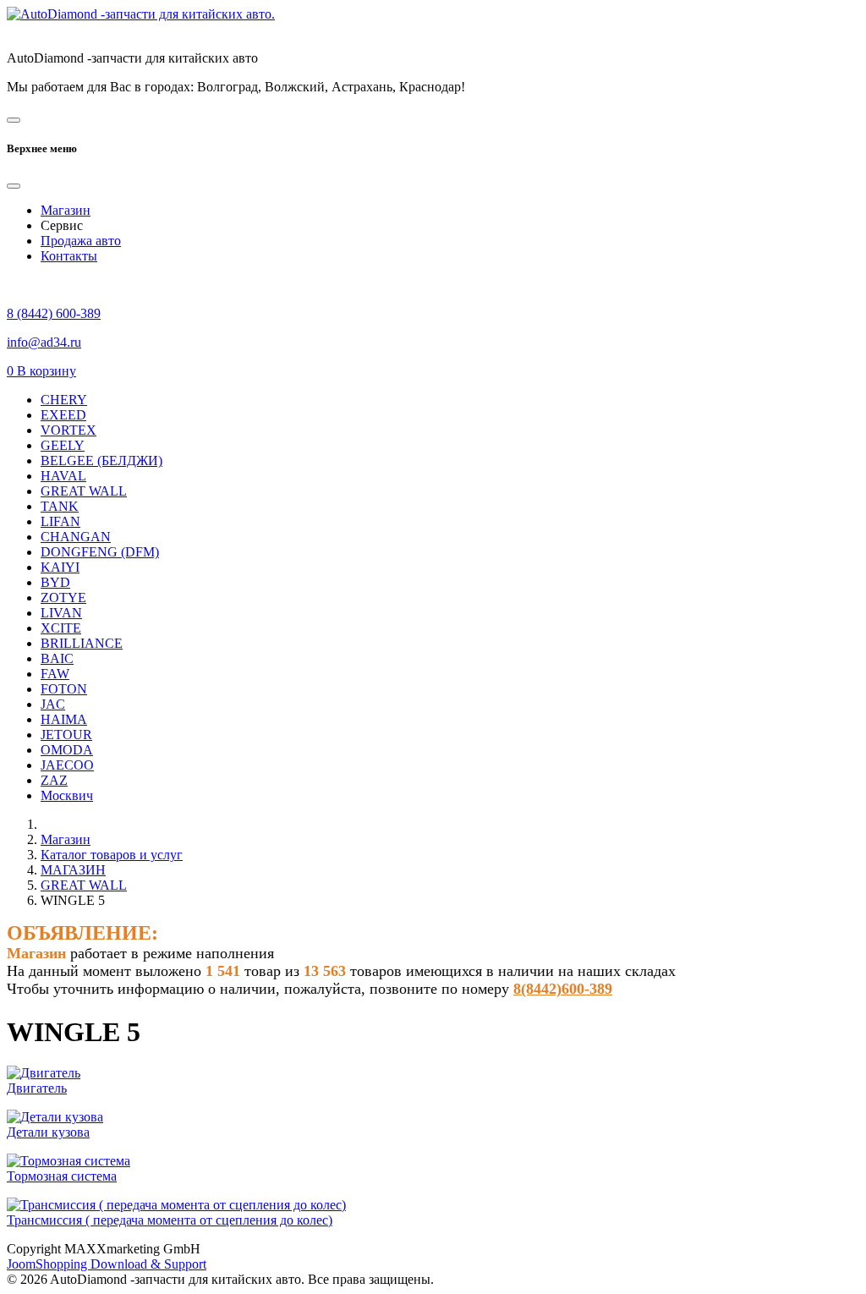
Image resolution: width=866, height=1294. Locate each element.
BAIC (57, 658)
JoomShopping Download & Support (106, 1264)
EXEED (63, 415)
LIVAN (61, 613)
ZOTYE (63, 597)
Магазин (65, 210)
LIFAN (60, 521)
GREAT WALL (84, 491)
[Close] (13, 186)
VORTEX (68, 430)
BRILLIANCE (82, 643)
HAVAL (63, 476)
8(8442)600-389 (562, 988)
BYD (55, 582)
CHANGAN (76, 536)
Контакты (69, 256)
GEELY (63, 445)
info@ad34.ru (44, 342)
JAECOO (67, 765)
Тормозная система (62, 1176)
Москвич (67, 795)
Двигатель (37, 1088)
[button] (41, 371)
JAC (53, 704)
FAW (55, 673)
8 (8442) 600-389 (54, 313)
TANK (60, 506)
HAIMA (64, 719)
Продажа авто (81, 240)
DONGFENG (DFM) (100, 552)
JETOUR (66, 734)
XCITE (61, 628)
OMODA (67, 750)
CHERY (64, 399)
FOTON (64, 689)
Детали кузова (48, 1132)
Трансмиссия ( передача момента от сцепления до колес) (169, 1220)
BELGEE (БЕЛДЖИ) (101, 460)
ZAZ (54, 780)
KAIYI (60, 567)
